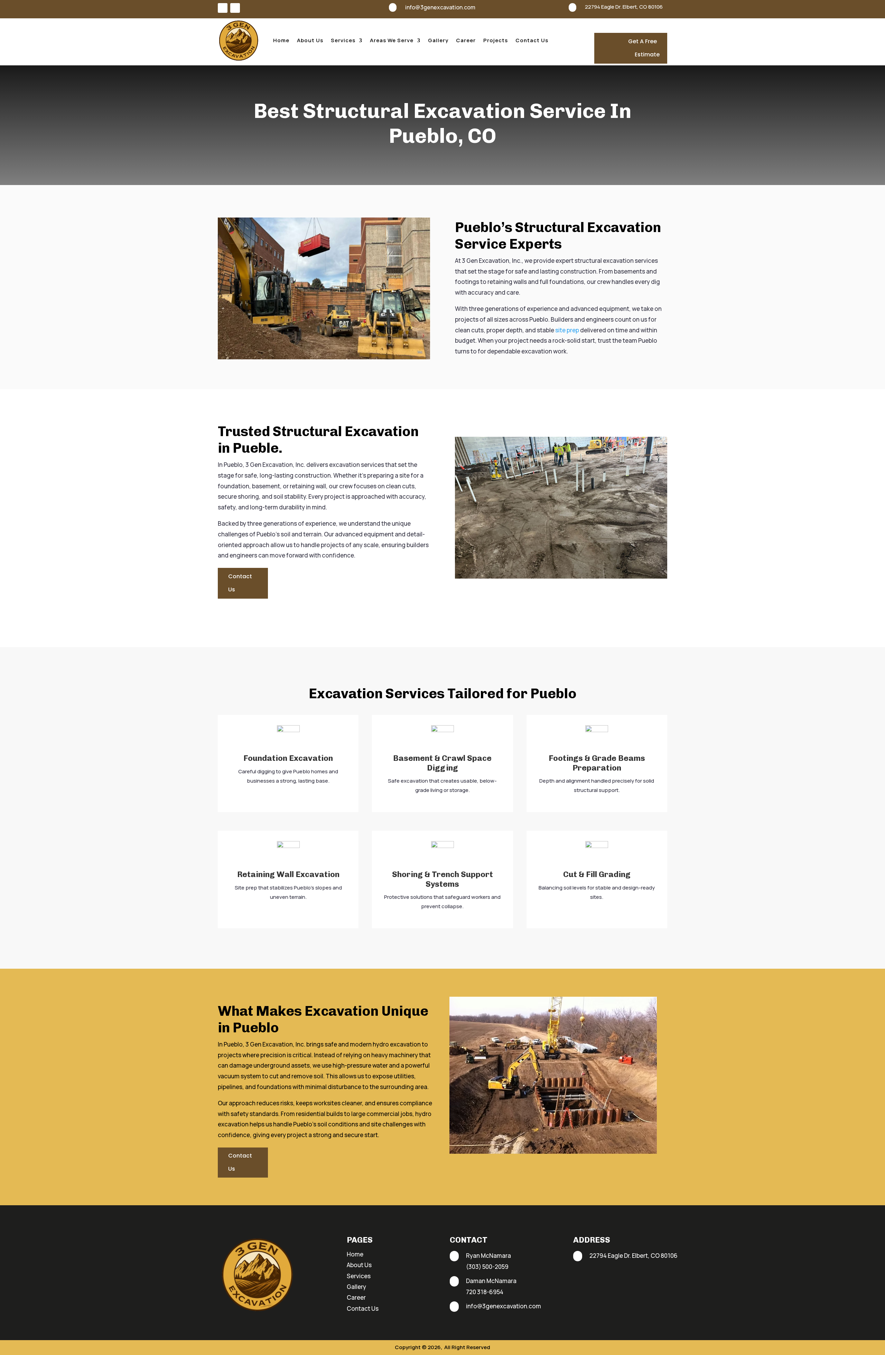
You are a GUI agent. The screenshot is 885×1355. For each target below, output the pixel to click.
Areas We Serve (391, 40)
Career (466, 40)
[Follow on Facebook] (222, 8)
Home (281, 40)
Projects (495, 40)
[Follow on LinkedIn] (235, 8)
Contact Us (531, 40)
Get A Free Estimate (644, 47)
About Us (310, 40)
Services (343, 40)
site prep (567, 330)
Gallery (438, 40)
